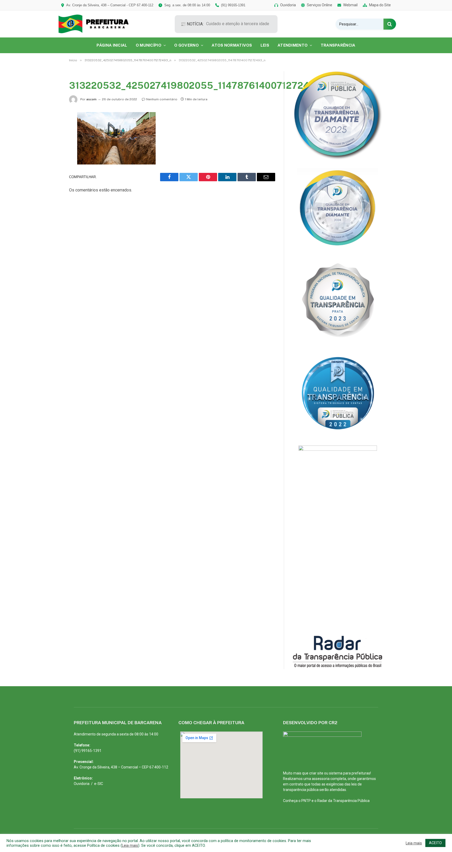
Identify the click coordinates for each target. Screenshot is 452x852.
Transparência (338, 45)
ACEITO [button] (435, 843)
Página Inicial (112, 45)
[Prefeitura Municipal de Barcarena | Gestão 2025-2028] (97, 23)
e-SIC (98, 784)
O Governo (186, 45)
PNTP (306, 801)
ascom (91, 99)
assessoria (321, 779)
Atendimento (293, 45)
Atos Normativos (232, 45)
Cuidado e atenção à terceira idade (237, 23)
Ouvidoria (81, 784)
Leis (265, 45)
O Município (148, 45)
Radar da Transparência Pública (343, 801)
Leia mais (130, 845)
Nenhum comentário (161, 99)
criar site (316, 773)
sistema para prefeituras (349, 773)
